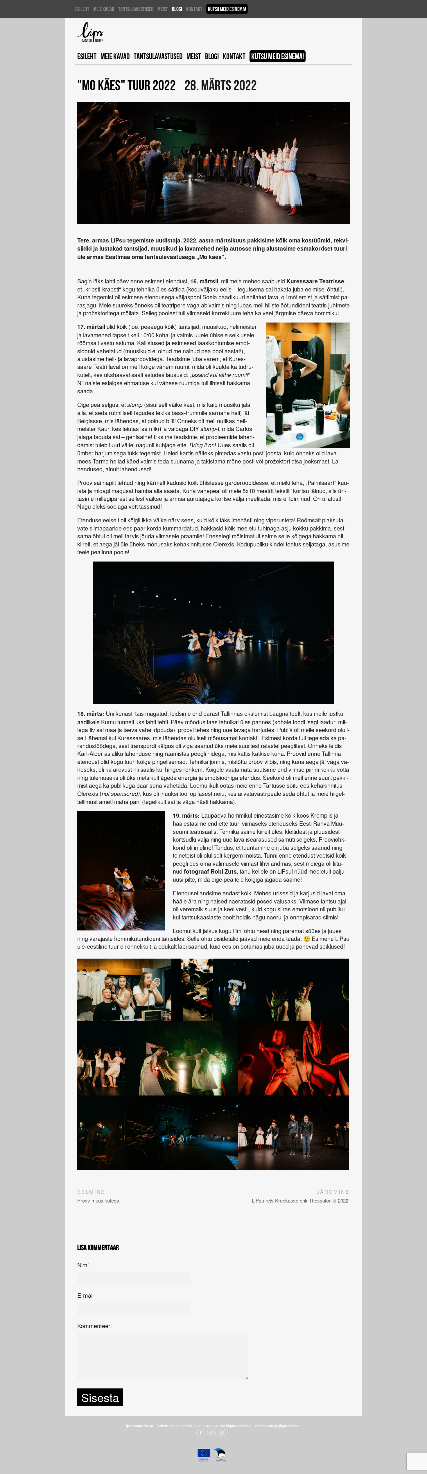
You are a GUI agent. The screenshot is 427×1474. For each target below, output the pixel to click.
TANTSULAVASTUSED (135, 9)
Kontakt (194, 9)
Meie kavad (103, 9)
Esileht (82, 9)
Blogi (177, 9)
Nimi (83, 1265)
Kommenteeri (94, 1325)
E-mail (85, 1295)
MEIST (162, 9)
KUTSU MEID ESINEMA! (227, 9)
